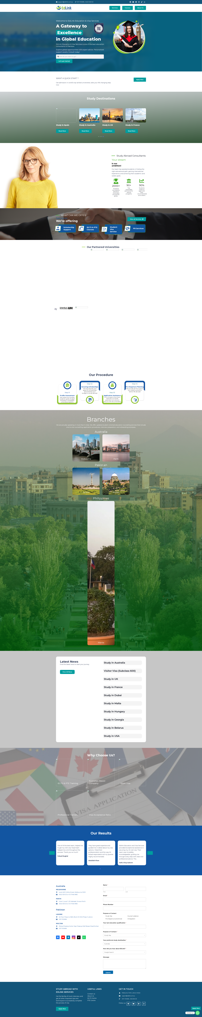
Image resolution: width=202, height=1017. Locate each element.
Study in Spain (85, 125)
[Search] (58, 56)
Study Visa (108, 916)
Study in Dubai (113, 695)
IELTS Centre (92, 998)
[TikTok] (141, 2)
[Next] (150, 853)
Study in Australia (110, 125)
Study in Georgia (114, 719)
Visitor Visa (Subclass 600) (120, 670)
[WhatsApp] (144, 2)
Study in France (113, 687)
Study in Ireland (63, 125)
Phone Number (108, 904)
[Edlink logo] (64, 8)
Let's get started (64, 61)
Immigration (131, 919)
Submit (108, 972)
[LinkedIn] (136, 2)
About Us (90, 996)
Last (126, 892)
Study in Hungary (114, 711)
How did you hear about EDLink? (114, 948)
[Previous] (52, 853)
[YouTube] (133, 2)
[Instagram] (138, 2)
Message (106, 957)
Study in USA (111, 735)
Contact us (91, 994)
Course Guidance (133, 916)
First (104, 892)
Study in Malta (112, 703)
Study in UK (130, 125)
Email (105, 895)
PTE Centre (91, 1000)
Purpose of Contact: (110, 931)
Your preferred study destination (115, 940)
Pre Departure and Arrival (113, 919)
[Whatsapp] (197, 1013)
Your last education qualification (114, 923)
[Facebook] (130, 2)
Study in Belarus (114, 727)
